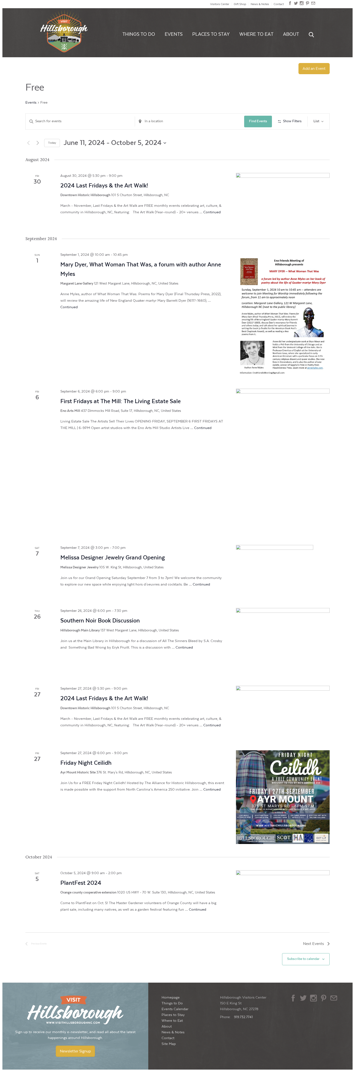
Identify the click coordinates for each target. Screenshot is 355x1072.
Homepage (171, 997)
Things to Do (138, 34)
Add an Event (314, 68)
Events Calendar (175, 1009)
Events (174, 34)
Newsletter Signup (75, 1051)
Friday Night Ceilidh (86, 763)
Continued (212, 212)
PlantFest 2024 (80, 883)
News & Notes (260, 4)
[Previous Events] (28, 143)
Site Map (169, 1044)
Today (52, 142)
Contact (279, 4)
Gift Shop (240, 4)
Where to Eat (256, 34)
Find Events (258, 121)
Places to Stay (211, 34)
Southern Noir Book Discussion (100, 620)
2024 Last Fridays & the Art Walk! (104, 185)
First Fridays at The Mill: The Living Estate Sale (120, 401)
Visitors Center (219, 4)
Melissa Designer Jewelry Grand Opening (112, 557)
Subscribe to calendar (303, 959)
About (291, 34)
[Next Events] (38, 143)
